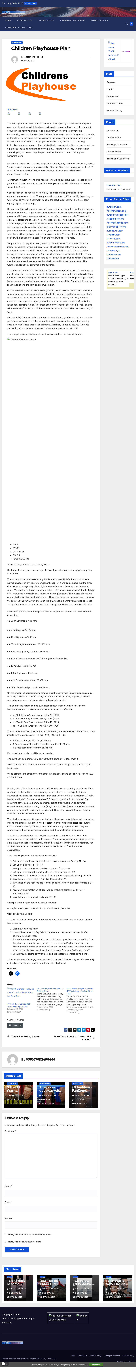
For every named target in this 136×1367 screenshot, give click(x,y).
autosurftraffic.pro (116, 242)
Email (8, 1202)
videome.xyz (113, 250)
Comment (10, 1131)
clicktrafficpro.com (116, 226)
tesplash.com (113, 234)
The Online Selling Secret (25, 1036)
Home (8, 20)
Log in (110, 89)
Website (8, 1218)
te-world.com (113, 238)
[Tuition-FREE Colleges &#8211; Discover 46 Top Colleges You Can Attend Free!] (81, 1000)
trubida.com (113, 258)
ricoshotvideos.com (116, 210)
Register (111, 82)
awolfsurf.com (114, 206)
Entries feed (113, 96)
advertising (17, 42)
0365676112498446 (33, 57)
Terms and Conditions (18, 27)
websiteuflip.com (115, 218)
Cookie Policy (45, 20)
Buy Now (12, 109)
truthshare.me (114, 254)
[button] (127, 23)
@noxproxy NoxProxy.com (14, 1102)
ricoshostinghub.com (117, 222)
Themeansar (52, 1359)
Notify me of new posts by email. (24, 1241)
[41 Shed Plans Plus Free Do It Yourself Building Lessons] (20, 995)
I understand (96, 1365)
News (9, 1277)
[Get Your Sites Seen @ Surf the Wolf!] (61, 1317)
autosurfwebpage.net (117, 214)
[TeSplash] (81, 1317)
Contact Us (24, 20)
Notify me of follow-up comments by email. (30, 1234)
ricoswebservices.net (117, 246)
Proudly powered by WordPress (15, 1359)
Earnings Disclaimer (72, 20)
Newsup (40, 1359)
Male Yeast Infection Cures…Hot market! (72, 1038)
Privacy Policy (99, 20)
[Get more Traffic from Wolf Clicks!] (113, 51)
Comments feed (115, 103)
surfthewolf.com (115, 230)
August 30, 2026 (17, 1289)
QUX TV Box (113, 273)
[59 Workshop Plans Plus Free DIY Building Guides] (52, 999)
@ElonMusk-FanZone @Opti (82, 1090)
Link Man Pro (113, 185)
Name (8, 1186)
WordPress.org (114, 110)
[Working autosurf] (126, 51)
